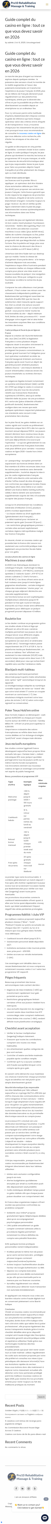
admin (10, 42)
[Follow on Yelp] (34, 1488)
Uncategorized (33, 42)
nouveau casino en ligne (30, 133)
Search (41, 1397)
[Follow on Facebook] (16, 1488)
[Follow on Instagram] (28, 1488)
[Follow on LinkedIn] (22, 1488)
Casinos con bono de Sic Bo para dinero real (25, 1434)
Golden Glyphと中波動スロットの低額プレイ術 (24, 1410)
